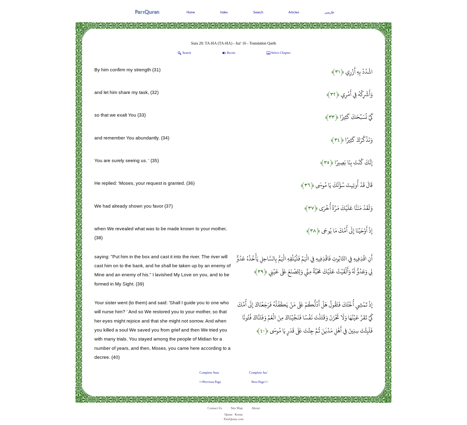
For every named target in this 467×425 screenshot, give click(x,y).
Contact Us (214, 408)
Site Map (237, 408)
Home (191, 12)
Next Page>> (259, 382)
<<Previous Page (210, 382)
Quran (229, 414)
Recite (231, 53)
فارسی (329, 12)
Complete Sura (209, 372)
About (255, 408)
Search (258, 12)
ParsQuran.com (233, 419)
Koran (239, 414)
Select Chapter (280, 53)
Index (224, 12)
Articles (293, 12)
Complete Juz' (258, 372)
